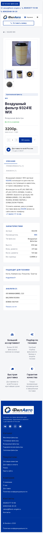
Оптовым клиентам (10, 461)
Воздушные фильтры (11, 444)
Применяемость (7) (15, 166)
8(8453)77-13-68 (31, 8)
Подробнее (10, 277)
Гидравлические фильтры (13, 447)
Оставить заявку (20, 23)
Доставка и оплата (10, 465)
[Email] (20, 426)
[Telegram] (10, 426)
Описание (10, 161)
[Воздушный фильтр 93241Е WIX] (21, 65)
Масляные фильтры (10, 437)
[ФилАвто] (12, 17)
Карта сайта (8, 471)
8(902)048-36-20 (10, 11)
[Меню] (37, 17)
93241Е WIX (11, 32)
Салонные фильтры (10, 450)
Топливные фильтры (11, 441)
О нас (5, 485)
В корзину (26, 140)
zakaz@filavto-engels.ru (12, 8)
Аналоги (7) (11, 171)
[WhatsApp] (15, 426)
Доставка (7, 488)
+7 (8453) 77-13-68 (13, 214)
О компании (7, 482)
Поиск (5, 468)
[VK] (5, 426)
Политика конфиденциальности (15, 492)
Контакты (6, 512)
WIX (6, 98)
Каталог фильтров (11, 4)
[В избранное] (34, 140)
